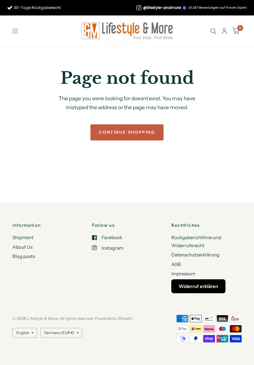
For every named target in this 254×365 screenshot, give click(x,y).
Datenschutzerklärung (195, 255)
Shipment (22, 237)
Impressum (183, 274)
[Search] (213, 31)
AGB (176, 264)
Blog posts (23, 256)
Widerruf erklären (198, 286)
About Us (22, 247)
